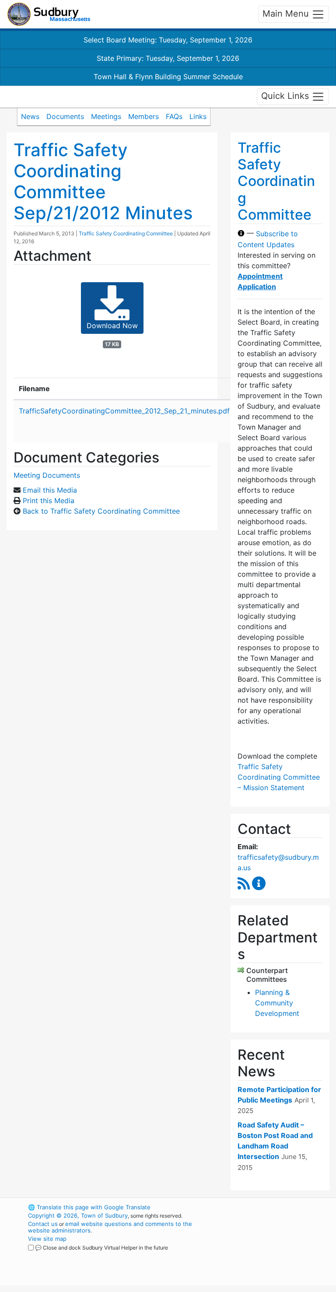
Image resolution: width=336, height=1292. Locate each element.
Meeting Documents (47, 475)
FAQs (174, 116)
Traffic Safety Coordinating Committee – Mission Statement (279, 777)
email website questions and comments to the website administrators (110, 1227)
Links (197, 116)
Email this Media (50, 490)
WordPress (262, 1207)
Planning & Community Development (277, 1003)
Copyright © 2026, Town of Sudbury (78, 1215)
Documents (65, 116)
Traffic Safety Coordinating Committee (126, 233)
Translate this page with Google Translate (89, 1207)
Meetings (106, 116)
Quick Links (286, 96)
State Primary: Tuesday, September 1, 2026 (168, 58)
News (30, 116)
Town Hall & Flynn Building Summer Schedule (168, 76)
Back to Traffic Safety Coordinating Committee (101, 511)
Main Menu (287, 13)
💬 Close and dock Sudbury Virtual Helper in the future (101, 1247)
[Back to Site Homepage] (49, 14)
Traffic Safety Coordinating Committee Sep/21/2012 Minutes (103, 181)
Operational (277, 1255)
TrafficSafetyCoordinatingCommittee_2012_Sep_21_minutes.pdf (124, 410)
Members (143, 116)
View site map (47, 1238)
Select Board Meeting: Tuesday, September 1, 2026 (168, 39)
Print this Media (48, 500)
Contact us (43, 1223)
